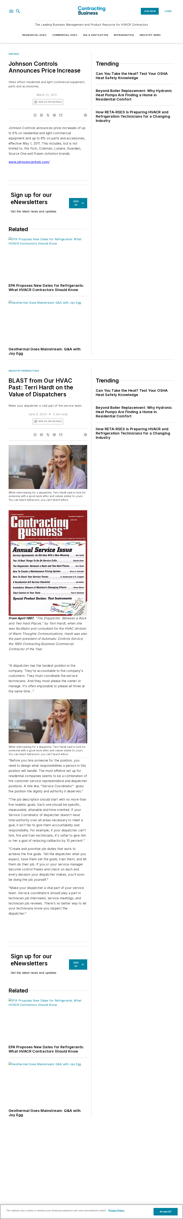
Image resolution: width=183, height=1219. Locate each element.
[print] (85, 115)
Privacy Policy (116, 1210)
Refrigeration (124, 35)
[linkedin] (41, 115)
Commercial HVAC (64, 35)
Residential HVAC (34, 35)
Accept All (165, 1211)
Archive (14, 54)
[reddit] (54, 115)
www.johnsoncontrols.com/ (29, 162)
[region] (91, 1211)
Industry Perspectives (24, 370)
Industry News (150, 35)
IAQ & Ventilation (95, 35)
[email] (61, 115)
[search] (18, 11)
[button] (11, 11)
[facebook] (35, 115)
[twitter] (48, 115)
